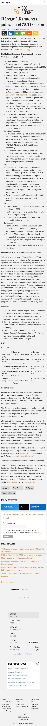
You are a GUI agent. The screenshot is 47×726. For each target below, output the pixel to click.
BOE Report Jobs (23, 717)
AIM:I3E (31, 38)
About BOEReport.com (9, 702)
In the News (5, 704)
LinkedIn (35, 507)
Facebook (8, 507)
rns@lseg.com (12, 482)
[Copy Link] (35, 33)
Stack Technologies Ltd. (26, 723)
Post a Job (34, 704)
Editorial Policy (6, 711)
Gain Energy (10, 95)
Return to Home (7, 582)
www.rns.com (29, 482)
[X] (4, 33)
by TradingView (23, 654)
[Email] (17, 33)
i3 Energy (20, 38)
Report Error (34, 708)
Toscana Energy (25, 95)
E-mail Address (9, 523)
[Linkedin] (11, 33)
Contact (33, 706)
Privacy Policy (36, 533)
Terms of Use (6, 706)
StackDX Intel (23, 719)
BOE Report (23, 7)
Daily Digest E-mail (22, 706)
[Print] (29, 33)
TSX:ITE (38, 38)
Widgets (18, 702)
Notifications (20, 704)
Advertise (34, 702)
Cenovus (13, 156)
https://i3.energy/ (27, 456)
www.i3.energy (23, 50)
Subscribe (8, 537)
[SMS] (23, 33)
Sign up (8, 2)
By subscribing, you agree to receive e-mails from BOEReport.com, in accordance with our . (23, 531)
